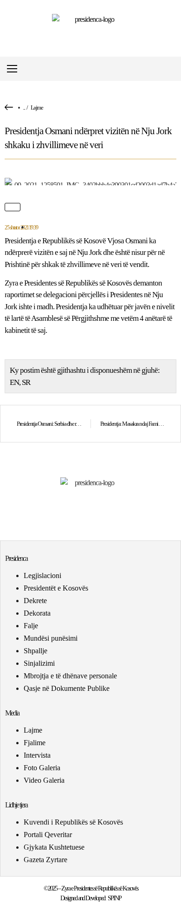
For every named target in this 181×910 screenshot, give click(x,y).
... (24, 107)
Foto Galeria (42, 768)
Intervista (37, 755)
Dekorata (37, 613)
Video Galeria (44, 780)
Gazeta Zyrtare (45, 860)
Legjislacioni (42, 575)
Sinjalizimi (39, 663)
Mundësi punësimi (51, 638)
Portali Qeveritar (48, 834)
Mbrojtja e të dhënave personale (70, 676)
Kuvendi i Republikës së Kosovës (73, 822)
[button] (173, 69)
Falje (31, 626)
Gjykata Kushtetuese (54, 847)
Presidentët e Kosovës (56, 588)
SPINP (114, 898)
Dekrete (35, 600)
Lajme (37, 107)
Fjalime (34, 743)
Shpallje (35, 651)
